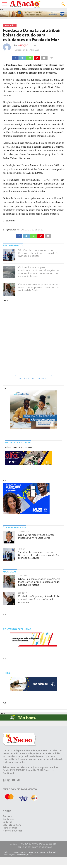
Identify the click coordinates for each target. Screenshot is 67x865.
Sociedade (37, 230)
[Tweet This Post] (22, 57)
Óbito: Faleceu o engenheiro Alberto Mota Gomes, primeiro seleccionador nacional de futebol (39, 287)
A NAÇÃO (23, 45)
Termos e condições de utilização (35, 847)
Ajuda (13, 844)
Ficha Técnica (10, 827)
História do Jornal (12, 830)
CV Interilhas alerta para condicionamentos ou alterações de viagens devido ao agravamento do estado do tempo (38, 271)
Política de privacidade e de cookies (38, 844)
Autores (7, 816)
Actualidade (24, 230)
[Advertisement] (33, 337)
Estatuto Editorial (12, 825)
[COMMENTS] (51, 57)
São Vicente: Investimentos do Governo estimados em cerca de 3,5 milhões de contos (38, 253)
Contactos (8, 819)
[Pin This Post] (37, 57)
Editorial (7, 822)
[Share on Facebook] (15, 57)
